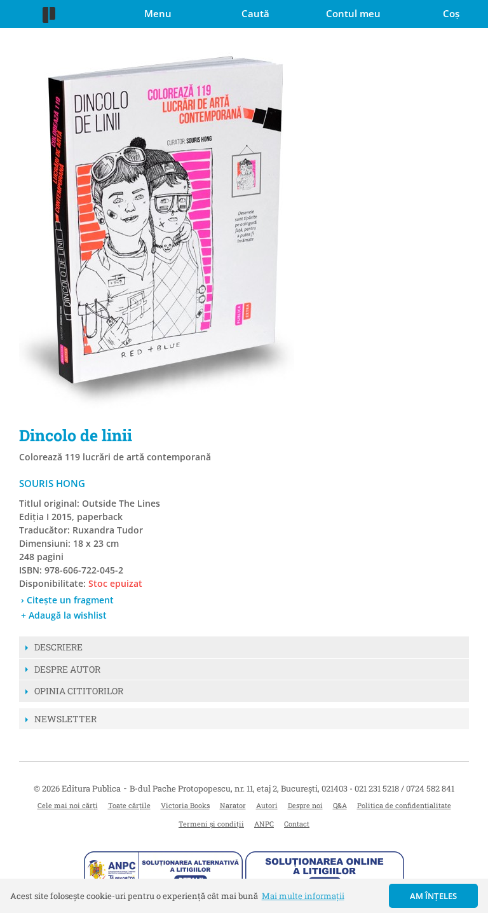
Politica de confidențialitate (404, 805)
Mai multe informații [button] (303, 896)
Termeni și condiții (211, 823)
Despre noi (305, 805)
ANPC (264, 823)
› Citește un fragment (67, 600)
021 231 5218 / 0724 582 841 (404, 788)
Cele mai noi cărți (67, 805)
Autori (267, 805)
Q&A (340, 805)
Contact (296, 823)
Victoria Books (185, 805)
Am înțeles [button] (434, 896)
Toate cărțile (129, 805)
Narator (233, 805)
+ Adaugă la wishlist (64, 615)
